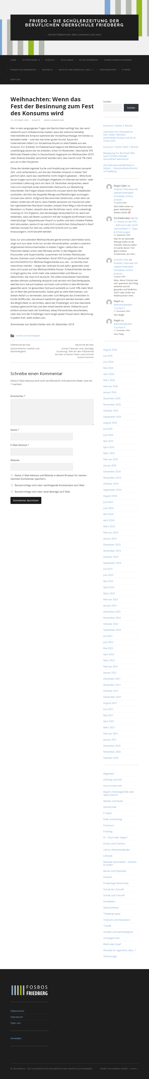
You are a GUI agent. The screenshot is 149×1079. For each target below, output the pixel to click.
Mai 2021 (108, 715)
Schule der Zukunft (113, 889)
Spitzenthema (29, 60)
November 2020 (112, 751)
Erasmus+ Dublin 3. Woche (117, 125)
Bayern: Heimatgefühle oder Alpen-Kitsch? (118, 793)
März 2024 (109, 526)
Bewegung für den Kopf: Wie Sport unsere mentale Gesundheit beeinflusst (119, 156)
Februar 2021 (110, 733)
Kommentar (17, 396)
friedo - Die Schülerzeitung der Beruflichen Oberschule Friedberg (74, 23)
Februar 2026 (110, 386)
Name (14, 429)
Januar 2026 (109, 392)
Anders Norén (120, 1068)
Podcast (50, 60)
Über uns (15, 79)
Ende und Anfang (112, 819)
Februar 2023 (110, 599)
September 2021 (112, 697)
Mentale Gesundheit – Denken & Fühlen (119, 863)
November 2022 (112, 617)
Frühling (107, 831)
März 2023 (109, 593)
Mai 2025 (108, 441)
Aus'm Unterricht (112, 785)
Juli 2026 (107, 355)
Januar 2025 (109, 465)
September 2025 (112, 416)
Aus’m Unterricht (88, 60)
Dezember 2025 (111, 398)
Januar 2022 (109, 672)
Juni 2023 (108, 575)
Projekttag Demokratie (23, 69)
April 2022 (108, 654)
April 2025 (108, 447)
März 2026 (109, 380)
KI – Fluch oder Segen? (115, 837)
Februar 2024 (110, 532)
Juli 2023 (107, 569)
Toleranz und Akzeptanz (116, 919)
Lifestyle (107, 855)
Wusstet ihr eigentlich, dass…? (76, 69)
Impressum (16, 1017)
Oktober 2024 (110, 483)
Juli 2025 (107, 428)
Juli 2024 (107, 502)
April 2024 (108, 520)
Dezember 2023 (111, 544)
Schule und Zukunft (114, 895)
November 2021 (112, 684)
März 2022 (109, 660)
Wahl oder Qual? (112, 944)
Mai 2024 (108, 514)
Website (14, 460)
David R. (36, 120)
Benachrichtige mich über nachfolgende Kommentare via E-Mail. (50, 485)
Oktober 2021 (110, 690)
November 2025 (112, 404)
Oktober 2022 (110, 624)
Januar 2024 (109, 538)
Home (13, 60)
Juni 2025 (108, 435)
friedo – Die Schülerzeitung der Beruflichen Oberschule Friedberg (55, 1068)
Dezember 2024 (111, 471)
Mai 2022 (108, 648)
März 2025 (109, 453)
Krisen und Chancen (114, 843)
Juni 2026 (108, 361)
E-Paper (126, 69)
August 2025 (110, 422)
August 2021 (110, 703)
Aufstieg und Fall (112, 779)
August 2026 (110, 349)
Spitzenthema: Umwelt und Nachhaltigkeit (24, 348)
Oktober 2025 (110, 410)
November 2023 (112, 550)
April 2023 (108, 587)
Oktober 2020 (110, 757)
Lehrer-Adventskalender (118, 60)
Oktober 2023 (110, 556)
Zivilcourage (110, 956)
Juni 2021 (108, 709)
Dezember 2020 (111, 745)
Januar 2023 (109, 605)
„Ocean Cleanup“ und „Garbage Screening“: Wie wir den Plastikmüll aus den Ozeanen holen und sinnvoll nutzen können (74, 351)
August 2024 (110, 496)
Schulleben (67, 60)
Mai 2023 (108, 581)
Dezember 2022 (111, 611)
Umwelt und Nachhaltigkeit (28, 335)
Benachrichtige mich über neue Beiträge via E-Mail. (42, 491)
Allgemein (108, 773)
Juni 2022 (108, 642)
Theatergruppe (107, 69)
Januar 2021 (109, 739)
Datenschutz (17, 1011)
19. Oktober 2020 (19, 120)
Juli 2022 (107, 636)
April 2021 (108, 721)
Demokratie (109, 807)
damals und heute (113, 801)
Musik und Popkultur (114, 871)
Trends (107, 925)
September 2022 (112, 629)
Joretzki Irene (121, 259)
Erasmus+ (47, 69)
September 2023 (112, 563)
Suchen (107, 101)
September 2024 (112, 489)
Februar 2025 (110, 459)
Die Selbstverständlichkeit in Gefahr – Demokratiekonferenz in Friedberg (120, 168)
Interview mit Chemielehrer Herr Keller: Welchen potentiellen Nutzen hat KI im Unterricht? (119, 136)
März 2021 (109, 727)
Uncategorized (111, 938)
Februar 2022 (110, 666)
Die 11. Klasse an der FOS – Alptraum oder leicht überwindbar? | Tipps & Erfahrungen (126, 225)
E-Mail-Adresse (19, 445)
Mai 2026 (108, 368)
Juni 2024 (108, 508)
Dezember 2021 (111, 678)
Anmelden (15, 1038)
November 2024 (112, 477)
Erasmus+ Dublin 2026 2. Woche (120, 147)
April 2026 (108, 374)
